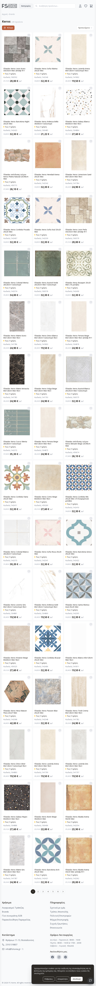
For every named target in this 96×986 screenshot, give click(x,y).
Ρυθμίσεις (48, 979)
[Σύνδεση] (80, 6)
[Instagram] (59, 957)
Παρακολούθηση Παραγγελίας (16, 919)
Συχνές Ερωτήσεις (59, 923)
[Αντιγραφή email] (22, 949)
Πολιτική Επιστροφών (60, 915)
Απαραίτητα (63, 979)
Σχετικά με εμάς (57, 907)
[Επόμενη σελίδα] (63, 891)
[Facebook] (52, 957)
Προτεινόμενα (84, 28)
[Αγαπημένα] (85, 6)
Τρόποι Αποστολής (59, 911)
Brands (12, 14)
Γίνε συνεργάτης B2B (12, 915)
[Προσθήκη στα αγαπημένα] (29, 35)
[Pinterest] (65, 957)
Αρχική (5, 14)
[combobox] (55, 6)
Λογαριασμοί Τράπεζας (13, 907)
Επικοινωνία (56, 927)
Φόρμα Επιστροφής (59, 919)
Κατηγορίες (26, 6)
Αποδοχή (77, 979)
